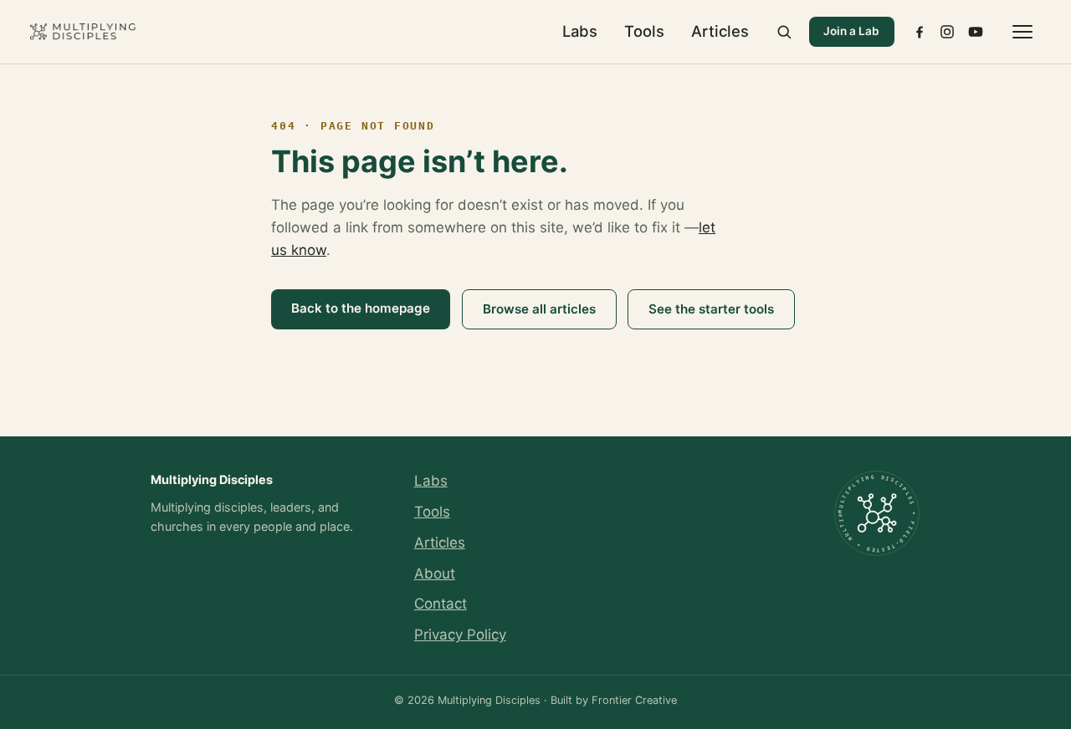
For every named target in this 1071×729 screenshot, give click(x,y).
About (434, 573)
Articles (720, 31)
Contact (440, 603)
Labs (579, 31)
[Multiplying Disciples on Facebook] (919, 31)
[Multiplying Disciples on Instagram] (947, 31)
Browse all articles (539, 309)
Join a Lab (851, 31)
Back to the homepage (360, 308)
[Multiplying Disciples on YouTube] (975, 31)
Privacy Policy (460, 634)
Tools (644, 31)
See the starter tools (711, 309)
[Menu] (1022, 31)
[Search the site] (784, 31)
